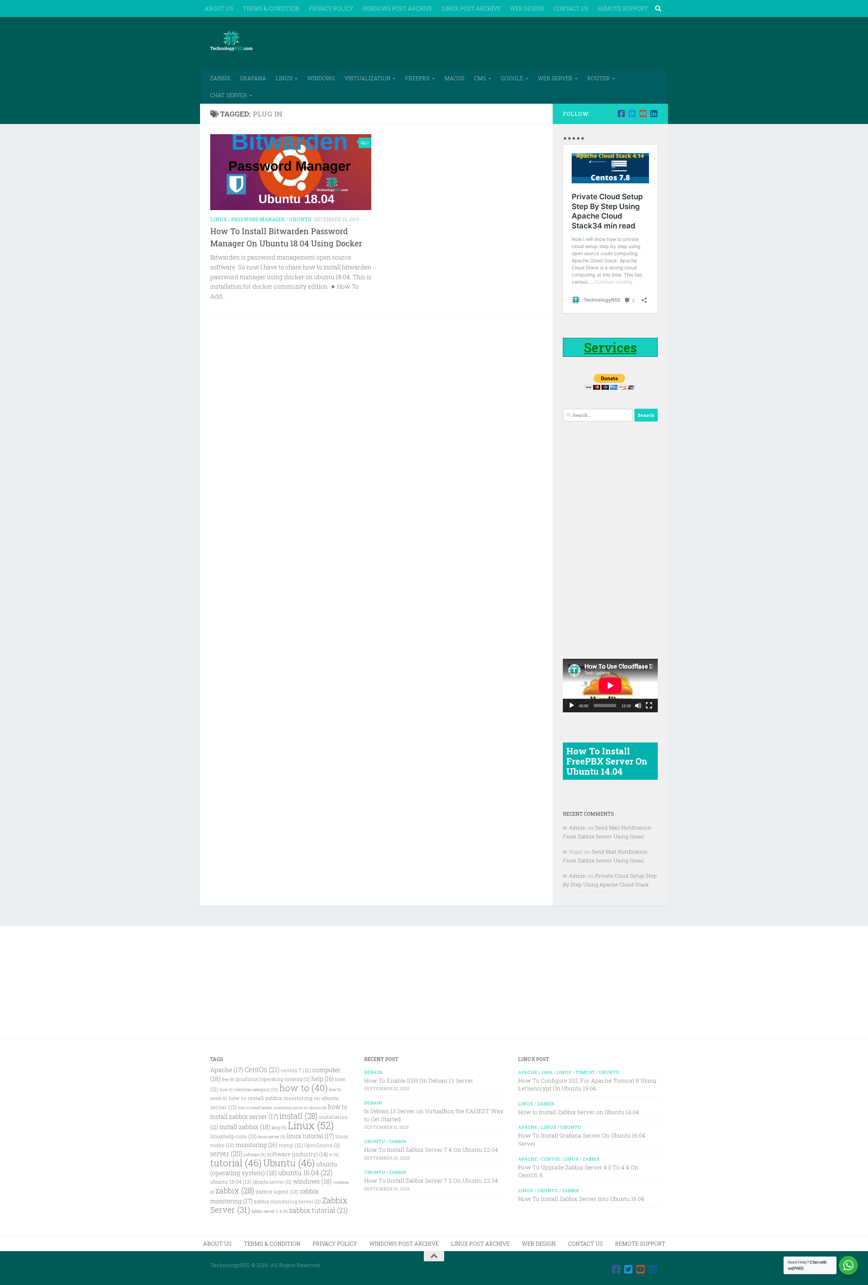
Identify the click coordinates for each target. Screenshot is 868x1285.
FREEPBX (417, 78)
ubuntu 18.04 (230, 1181)
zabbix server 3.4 (270, 1211)
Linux (218, 219)
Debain (373, 1072)
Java (547, 1072)
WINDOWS (321, 78)
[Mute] (638, 705)
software (254, 1154)
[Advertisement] (534, 42)
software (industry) (297, 1154)
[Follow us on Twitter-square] (632, 113)
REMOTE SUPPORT (623, 8)
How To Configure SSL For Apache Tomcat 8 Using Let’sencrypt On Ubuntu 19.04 (587, 1085)
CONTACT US (570, 8)
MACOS (455, 78)
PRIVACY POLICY (331, 8)
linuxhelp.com (233, 1136)
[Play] (571, 705)
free (228, 1079)
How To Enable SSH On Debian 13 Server (418, 1080)
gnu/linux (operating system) (273, 1079)
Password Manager (258, 219)
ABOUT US (219, 8)
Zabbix (397, 1141)
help (322, 1079)
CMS (480, 78)
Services (610, 347)
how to (303, 1088)
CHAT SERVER (228, 95)
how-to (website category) (249, 1089)
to (334, 1154)
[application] (610, 685)
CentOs (261, 1069)
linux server (271, 1136)
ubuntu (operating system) (273, 1168)
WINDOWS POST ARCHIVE (397, 8)
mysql (291, 1145)
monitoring (256, 1145)
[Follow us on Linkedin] (654, 113)
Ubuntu (300, 219)
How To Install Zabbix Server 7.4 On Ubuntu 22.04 (431, 1150)
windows (312, 1181)
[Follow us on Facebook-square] (621, 113)
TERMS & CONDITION (271, 8)
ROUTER (598, 78)
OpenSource (322, 1145)
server (226, 1153)
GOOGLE (512, 78)
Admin (577, 827)
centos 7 (296, 1070)
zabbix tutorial (318, 1210)
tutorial (236, 1163)
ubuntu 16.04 (305, 1172)
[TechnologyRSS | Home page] (231, 40)
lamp (279, 1127)
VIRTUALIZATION (367, 78)
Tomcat (585, 1072)
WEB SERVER (555, 78)
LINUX (284, 78)
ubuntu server (272, 1182)
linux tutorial (310, 1136)
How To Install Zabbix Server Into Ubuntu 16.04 (581, 1199)
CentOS (550, 1159)
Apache (226, 1070)
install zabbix (245, 1126)
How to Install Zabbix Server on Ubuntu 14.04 (578, 1112)
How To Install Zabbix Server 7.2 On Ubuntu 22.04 (431, 1180)
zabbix (235, 1190)
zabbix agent (277, 1191)
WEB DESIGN (527, 8)
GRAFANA (253, 78)
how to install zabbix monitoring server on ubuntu (282, 1107)
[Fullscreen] (649, 705)
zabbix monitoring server (287, 1202)
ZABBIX (220, 78)
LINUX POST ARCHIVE (471, 8)
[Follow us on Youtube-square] (643, 113)
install (298, 1116)
